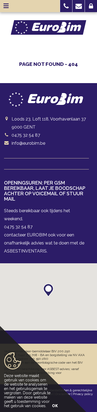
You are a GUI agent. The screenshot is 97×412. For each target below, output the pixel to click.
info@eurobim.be (28, 143)
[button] (66, 6)
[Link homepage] (48, 27)
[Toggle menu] (6, 6)
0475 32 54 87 (26, 135)
